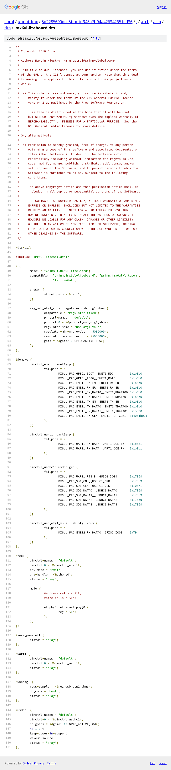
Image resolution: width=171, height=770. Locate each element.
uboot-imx (28, 21)
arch (145, 21)
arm (157, 21)
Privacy (39, 763)
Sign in (162, 7)
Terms (51, 763)
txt (152, 763)
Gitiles (26, 763)
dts (7, 27)
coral (9, 21)
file (95, 38)
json (163, 763)
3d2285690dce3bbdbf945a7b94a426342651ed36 (87, 21)
